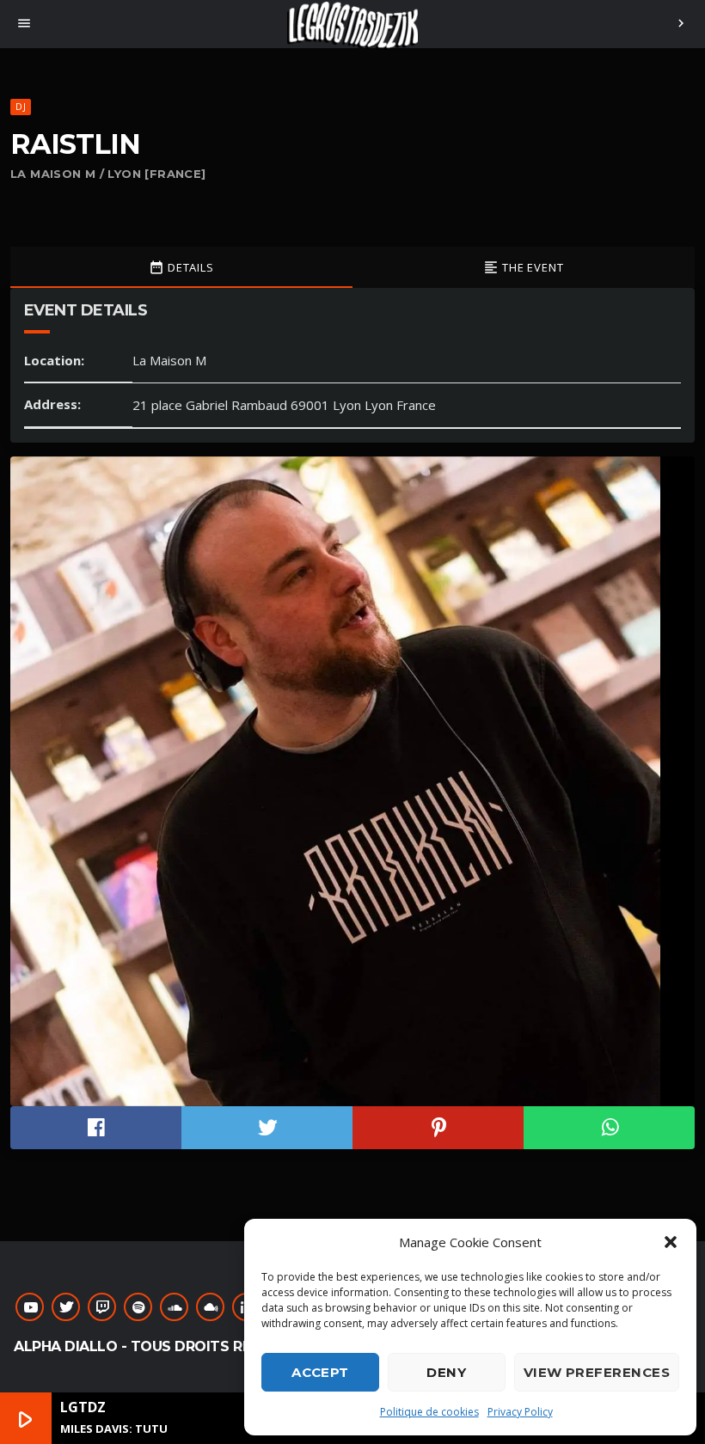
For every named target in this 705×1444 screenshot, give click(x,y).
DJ (20, 106)
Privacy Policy (520, 1411)
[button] (670, 1242)
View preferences (597, 1372)
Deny (446, 1372)
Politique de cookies (429, 1411)
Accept (320, 1372)
